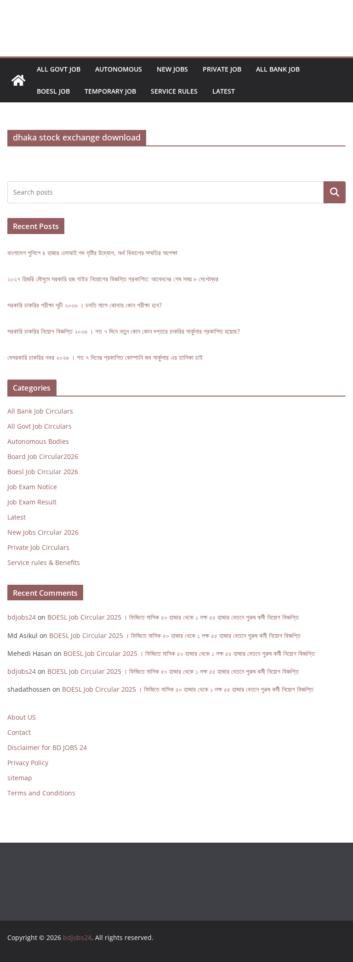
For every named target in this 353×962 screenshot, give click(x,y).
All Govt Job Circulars (39, 426)
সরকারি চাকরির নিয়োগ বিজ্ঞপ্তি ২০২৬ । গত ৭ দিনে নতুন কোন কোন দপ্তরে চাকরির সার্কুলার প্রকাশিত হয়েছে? (123, 331)
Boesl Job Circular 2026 (42, 471)
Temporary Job (110, 91)
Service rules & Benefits (43, 562)
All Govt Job (58, 69)
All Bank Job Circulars (40, 411)
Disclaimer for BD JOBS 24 (47, 747)
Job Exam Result (32, 502)
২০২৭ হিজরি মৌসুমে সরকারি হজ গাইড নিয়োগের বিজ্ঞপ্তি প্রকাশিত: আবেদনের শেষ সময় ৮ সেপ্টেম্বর (112, 278)
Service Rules (174, 91)
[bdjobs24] (18, 80)
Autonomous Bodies (38, 441)
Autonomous (118, 69)
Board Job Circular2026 (42, 456)
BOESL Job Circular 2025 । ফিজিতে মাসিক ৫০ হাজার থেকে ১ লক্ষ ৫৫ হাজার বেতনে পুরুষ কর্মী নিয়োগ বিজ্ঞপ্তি (173, 617)
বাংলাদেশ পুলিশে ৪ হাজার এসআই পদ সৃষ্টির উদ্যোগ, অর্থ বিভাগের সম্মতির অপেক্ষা (92, 252)
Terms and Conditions (41, 793)
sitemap (19, 777)
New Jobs (172, 69)
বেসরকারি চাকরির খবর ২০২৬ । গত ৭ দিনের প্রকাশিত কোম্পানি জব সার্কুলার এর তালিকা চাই (105, 357)
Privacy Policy (27, 762)
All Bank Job (278, 69)
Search (334, 192)
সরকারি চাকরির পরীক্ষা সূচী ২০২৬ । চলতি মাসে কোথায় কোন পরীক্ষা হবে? (84, 305)
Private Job (222, 69)
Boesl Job (53, 91)
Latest (223, 91)
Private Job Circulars (38, 547)
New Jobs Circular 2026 (43, 532)
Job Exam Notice (32, 486)
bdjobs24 (21, 617)
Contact (19, 732)
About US (21, 717)
